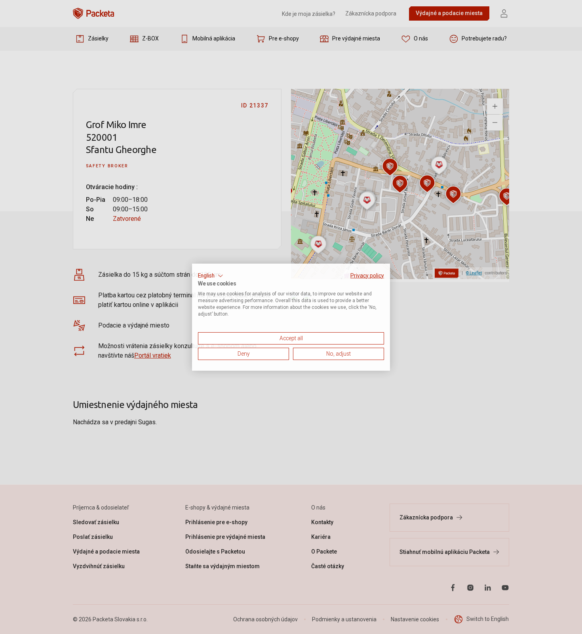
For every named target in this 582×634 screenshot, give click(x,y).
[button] (210, 275)
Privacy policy (367, 275)
